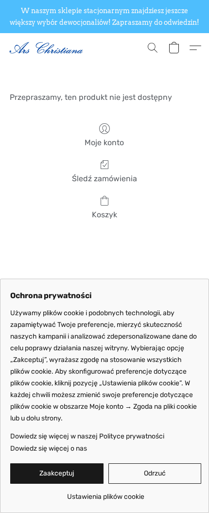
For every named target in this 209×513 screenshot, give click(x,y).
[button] (48, 47)
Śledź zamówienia (104, 178)
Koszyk (104, 214)
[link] (105, 493)
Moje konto (104, 142)
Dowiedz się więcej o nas (48, 448)
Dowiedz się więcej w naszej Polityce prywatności (87, 436)
